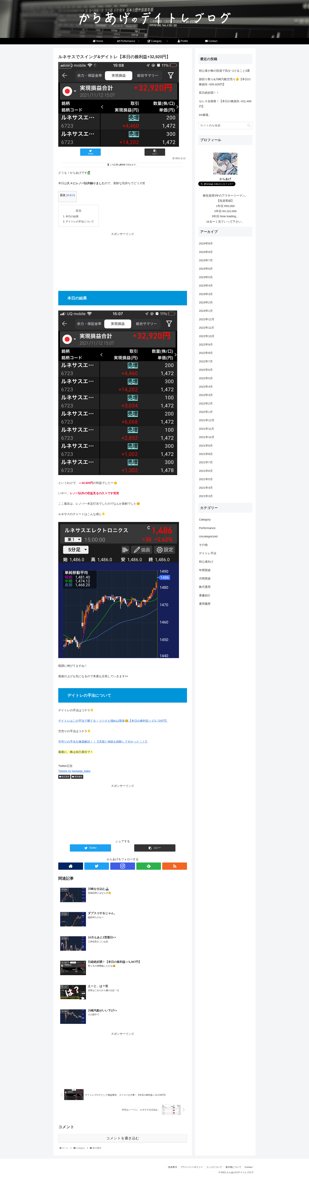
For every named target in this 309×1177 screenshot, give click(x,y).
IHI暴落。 (205, 115)
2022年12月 (206, 319)
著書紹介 (205, 595)
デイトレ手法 (207, 553)
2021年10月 (206, 437)
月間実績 (205, 578)
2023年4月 (206, 285)
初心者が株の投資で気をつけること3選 (224, 70)
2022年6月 (206, 369)
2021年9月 (206, 445)
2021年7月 (206, 462)
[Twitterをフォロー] (96, 866)
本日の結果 (72, 216)
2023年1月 (206, 310)
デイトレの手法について (80, 221)
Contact (249, 1167)
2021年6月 (206, 470)
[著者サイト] (70, 866)
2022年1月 (206, 411)
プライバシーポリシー (191, 1167)
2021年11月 (206, 428)
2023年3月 (206, 294)
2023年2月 (206, 302)
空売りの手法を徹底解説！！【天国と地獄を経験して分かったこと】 (103, 741)
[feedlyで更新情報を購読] (148, 866)
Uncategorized (208, 536)
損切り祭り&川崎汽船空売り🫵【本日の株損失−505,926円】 (225, 82)
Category (205, 519)
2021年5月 (206, 479)
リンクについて (214, 1167)
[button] (249, 125)
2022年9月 (206, 344)
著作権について (233, 1167)
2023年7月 (206, 260)
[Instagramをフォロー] (122, 866)
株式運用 (65, 777)
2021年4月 (206, 487)
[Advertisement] (122, 259)
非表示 (70, 195)
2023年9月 (206, 251)
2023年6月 (206, 268)
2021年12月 (206, 420)
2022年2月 (206, 403)
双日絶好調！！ (209, 92)
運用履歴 (78, 777)
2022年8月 (206, 353)
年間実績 (205, 570)
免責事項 (172, 1167)
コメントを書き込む (122, 1138)
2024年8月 (206, 243)
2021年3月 (206, 496)
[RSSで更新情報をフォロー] (174, 866)
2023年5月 (206, 277)
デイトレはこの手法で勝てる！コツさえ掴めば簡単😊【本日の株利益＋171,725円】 (113, 720)
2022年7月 (206, 361)
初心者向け (206, 561)
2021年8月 (206, 454)
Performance (207, 528)
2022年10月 (206, 336)
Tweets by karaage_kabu (74, 771)
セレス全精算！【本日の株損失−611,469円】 (225, 104)
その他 (203, 544)
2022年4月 (206, 386)
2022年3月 (206, 395)
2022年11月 (206, 327)
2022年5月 (206, 378)
